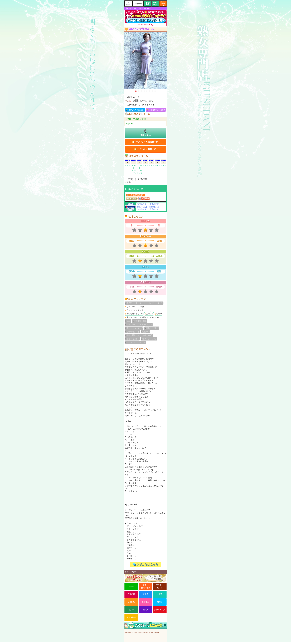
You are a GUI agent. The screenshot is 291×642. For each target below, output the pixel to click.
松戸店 (131, 610)
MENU (128, 5)
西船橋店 (145, 602)
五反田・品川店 (159, 586)
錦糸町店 (131, 602)
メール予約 (155, 4)
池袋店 (131, 586)
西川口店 (131, 594)
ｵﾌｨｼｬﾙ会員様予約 (163, 3)
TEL (147, 4)
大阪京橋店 (131, 617)
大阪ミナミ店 (159, 610)
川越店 (159, 602)
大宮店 (159, 594)
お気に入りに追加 (136, 110)
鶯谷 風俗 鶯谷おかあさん (141, 632)
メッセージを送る (157, 110)
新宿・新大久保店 (145, 586)
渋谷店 (145, 610)
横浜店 (145, 594)
